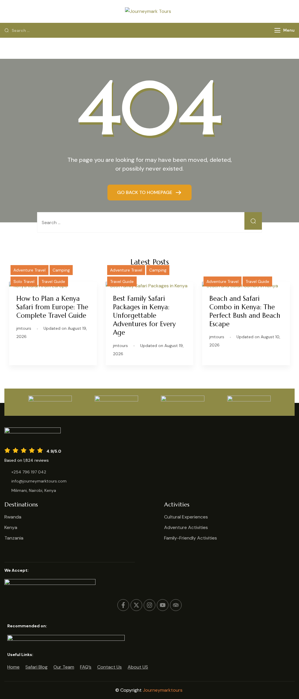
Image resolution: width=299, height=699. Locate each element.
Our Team (63, 667)
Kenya (10, 527)
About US (138, 667)
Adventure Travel (29, 270)
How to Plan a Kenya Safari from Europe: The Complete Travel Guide (52, 307)
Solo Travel (23, 281)
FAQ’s (85, 667)
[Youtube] (162, 605)
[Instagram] (149, 605)
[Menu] (277, 30)
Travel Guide (53, 281)
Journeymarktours (163, 690)
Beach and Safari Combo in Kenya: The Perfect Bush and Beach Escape (244, 311)
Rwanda (12, 517)
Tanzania (13, 538)
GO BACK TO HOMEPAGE (145, 192)
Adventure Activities (186, 527)
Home (13, 667)
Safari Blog (36, 667)
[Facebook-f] (123, 605)
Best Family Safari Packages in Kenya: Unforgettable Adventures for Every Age (144, 315)
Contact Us (109, 667)
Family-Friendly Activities (190, 538)
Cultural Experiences (186, 517)
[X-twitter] (136, 605)
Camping (61, 270)
